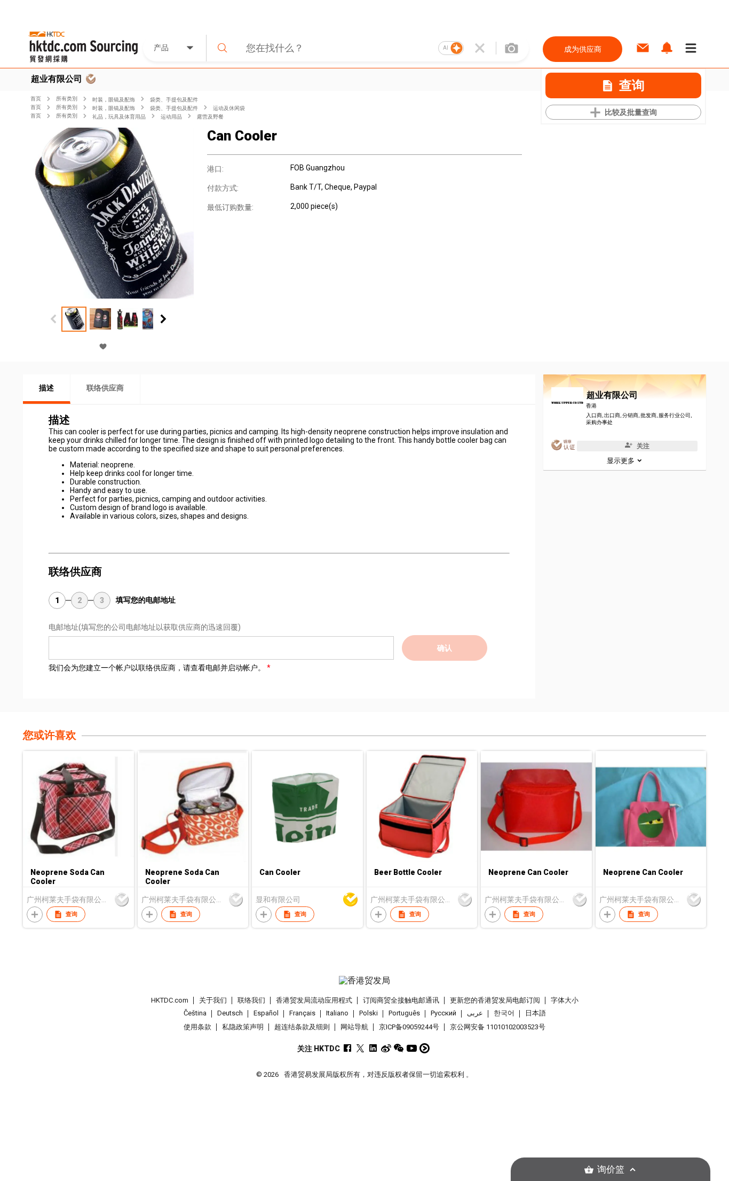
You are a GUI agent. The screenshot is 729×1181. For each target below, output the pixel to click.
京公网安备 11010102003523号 (497, 1027)
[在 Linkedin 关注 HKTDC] (373, 1048)
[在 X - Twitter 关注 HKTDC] (360, 1048)
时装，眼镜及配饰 (113, 100)
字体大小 (565, 1000)
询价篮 (610, 1169)
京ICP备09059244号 (409, 1027)
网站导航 (354, 1027)
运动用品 (171, 117)
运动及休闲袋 (229, 108)
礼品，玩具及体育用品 (119, 117)
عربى (475, 1014)
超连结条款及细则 (302, 1027)
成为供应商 (582, 49)
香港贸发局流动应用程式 (314, 1000)
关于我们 (213, 1000)
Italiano (337, 1014)
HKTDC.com (169, 1000)
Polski (368, 1014)
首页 (35, 98)
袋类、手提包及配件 (174, 100)
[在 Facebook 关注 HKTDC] (348, 1048)
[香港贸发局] (364, 981)
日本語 (535, 1014)
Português (404, 1014)
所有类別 (66, 98)
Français (302, 1014)
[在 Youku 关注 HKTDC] (424, 1048)
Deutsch (230, 1014)
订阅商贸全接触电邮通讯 (401, 1000)
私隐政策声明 (243, 1027)
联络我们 (251, 1000)
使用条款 (197, 1027)
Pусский (443, 1014)
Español (266, 1014)
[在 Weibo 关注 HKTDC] (386, 1048)
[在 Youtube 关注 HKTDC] (412, 1048)
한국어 (504, 1014)
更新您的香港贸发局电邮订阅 (495, 1000)
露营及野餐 (210, 117)
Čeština (195, 1014)
